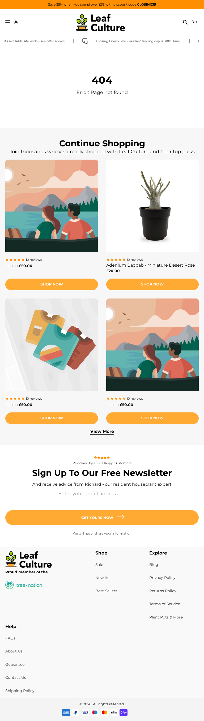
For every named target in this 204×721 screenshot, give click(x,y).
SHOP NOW (152, 284)
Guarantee (14, 664)
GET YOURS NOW (97, 517)
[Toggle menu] (7, 22)
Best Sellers (106, 590)
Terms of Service (164, 603)
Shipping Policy (20, 690)
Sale (99, 564)
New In (101, 577)
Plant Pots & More (166, 617)
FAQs (10, 638)
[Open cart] (195, 22)
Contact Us (15, 677)
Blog (153, 564)
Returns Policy (162, 590)
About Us (14, 651)
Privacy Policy (162, 577)
